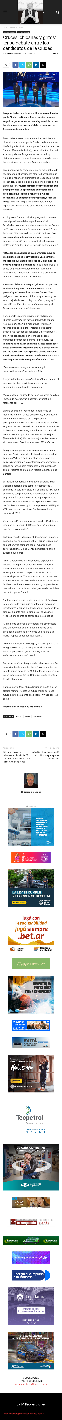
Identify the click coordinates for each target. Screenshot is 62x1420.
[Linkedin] (36, 65)
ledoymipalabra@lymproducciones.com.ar (23, 1413)
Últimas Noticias (23, 32)
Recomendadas (16, 27)
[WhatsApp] (29, 65)
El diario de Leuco (13, 53)
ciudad (19, 716)
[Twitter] (22, 65)
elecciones (38, 716)
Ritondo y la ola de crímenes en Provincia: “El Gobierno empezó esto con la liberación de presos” (16, 757)
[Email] (43, 65)
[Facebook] (15, 65)
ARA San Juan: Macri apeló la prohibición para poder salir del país (45, 755)
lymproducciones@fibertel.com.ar (31, 1384)
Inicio (5, 27)
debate (27, 716)
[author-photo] (31, 787)
